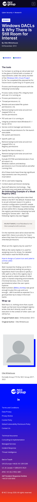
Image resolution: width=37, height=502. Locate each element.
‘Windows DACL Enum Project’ (18, 78)
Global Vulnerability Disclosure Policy (16, 424)
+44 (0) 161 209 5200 (20, 464)
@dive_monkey (20, 288)
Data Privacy (6, 412)
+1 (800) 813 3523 (19, 468)
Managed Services (9, 444)
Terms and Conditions (10, 408)
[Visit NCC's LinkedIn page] (18, 399)
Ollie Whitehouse (11, 43)
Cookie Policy (7, 420)
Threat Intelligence (9, 452)
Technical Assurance (10, 436)
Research (18, 12)
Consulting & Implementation (13, 440)
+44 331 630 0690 (8, 478)
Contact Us (6, 428)
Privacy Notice (7, 416)
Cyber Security (7, 12)
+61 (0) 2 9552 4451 (13, 472)
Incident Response (9, 448)
